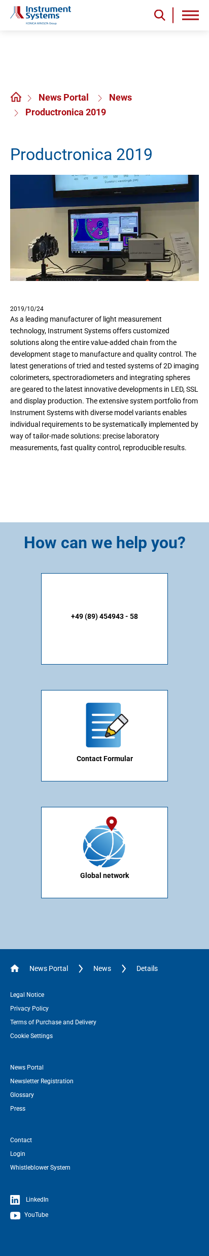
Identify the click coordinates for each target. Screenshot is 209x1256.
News (120, 97)
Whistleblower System (40, 1167)
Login (17, 1153)
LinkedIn (36, 1199)
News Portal (65, 97)
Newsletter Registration (42, 1081)
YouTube (35, 1214)
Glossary (22, 1094)
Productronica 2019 (65, 112)
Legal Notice (27, 994)
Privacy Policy (29, 1008)
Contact (21, 1140)
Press (17, 1108)
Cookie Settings (31, 1036)
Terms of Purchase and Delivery (53, 1022)
